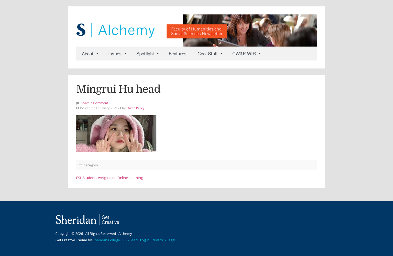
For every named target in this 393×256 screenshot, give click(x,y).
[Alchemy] (196, 27)
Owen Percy (135, 108)
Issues (115, 53)
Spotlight (145, 53)
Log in (144, 240)
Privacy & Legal (163, 240)
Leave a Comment (94, 103)
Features (178, 53)
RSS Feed (130, 240)
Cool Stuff (208, 53)
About (88, 53)
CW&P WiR (244, 53)
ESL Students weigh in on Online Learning (109, 177)
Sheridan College (106, 240)
